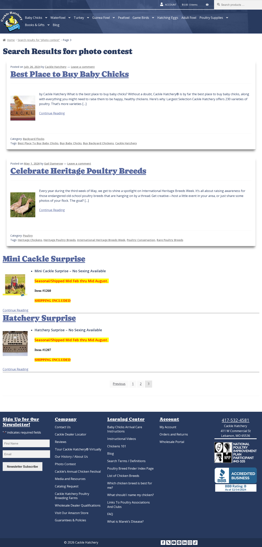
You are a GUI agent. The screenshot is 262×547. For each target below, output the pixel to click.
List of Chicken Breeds (123, 476)
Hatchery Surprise (39, 318)
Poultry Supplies (211, 18)
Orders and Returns (174, 434)
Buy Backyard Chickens (98, 143)
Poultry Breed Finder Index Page (130, 468)
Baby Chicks (33, 18)
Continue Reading (52, 113)
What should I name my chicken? (130, 495)
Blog (56, 25)
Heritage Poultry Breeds (60, 240)
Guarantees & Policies (70, 520)
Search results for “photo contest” (39, 40)
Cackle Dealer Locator (70, 434)
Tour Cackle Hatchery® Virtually (78, 449)
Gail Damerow (53, 163)
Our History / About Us (71, 456)
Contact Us (63, 427)
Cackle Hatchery (56, 67)
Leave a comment (83, 67)
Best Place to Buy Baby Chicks (69, 74)
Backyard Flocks (33, 139)
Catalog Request (66, 486)
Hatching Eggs (167, 18)
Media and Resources (70, 479)
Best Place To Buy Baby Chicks (38, 143)
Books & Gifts (34, 25)
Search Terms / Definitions (126, 461)
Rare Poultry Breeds (170, 240)
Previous (119, 384)
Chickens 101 (116, 446)
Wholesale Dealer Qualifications (78, 505)
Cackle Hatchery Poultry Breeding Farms (72, 496)
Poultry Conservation (141, 240)
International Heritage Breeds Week (101, 240)
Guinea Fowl (101, 18)
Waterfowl (57, 18)
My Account (168, 427)
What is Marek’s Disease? (125, 521)
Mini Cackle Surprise (44, 258)
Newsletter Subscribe (22, 466)
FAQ (110, 514)
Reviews (60, 442)
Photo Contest (65, 464)
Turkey (79, 18)
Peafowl (123, 18)
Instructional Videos (121, 439)
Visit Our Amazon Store (71, 513)
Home (11, 40)
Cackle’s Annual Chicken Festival (78, 471)
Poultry (28, 235)
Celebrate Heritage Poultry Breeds (78, 170)
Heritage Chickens (30, 240)
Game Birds (141, 18)
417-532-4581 (235, 420)
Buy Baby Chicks (71, 143)
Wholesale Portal (172, 442)
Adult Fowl (188, 18)
